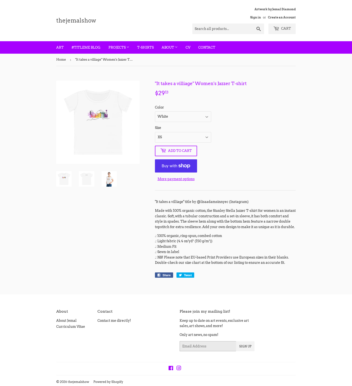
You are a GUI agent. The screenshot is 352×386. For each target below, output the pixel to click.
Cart (285, 28)
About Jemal (66, 321)
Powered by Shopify (108, 382)
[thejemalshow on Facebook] (170, 369)
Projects (117, 47)
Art (60, 47)
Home (61, 59)
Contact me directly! (114, 321)
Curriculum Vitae (70, 326)
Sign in (255, 17)
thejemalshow (76, 20)
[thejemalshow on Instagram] (178, 369)
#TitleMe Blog (86, 47)
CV (188, 47)
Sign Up (245, 346)
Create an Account (282, 17)
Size (158, 128)
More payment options (176, 179)
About (168, 47)
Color (159, 107)
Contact (206, 47)
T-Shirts (145, 47)
